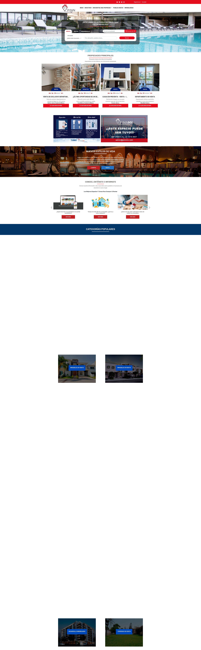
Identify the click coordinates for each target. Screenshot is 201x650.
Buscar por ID (131, 31)
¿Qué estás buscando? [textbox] (73, 38)
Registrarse (137, 2)
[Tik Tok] (119, 2)
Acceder (144, 2)
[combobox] (74, 38)
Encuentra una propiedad (102, 8)
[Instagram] (121, 2)
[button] (51, 207)
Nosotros (88, 8)
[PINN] (65, 8)
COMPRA (93, 167)
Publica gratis (118, 8)
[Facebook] (117, 2)
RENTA (108, 167)
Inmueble (70, 35)
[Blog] (124, 2)
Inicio (81, 8)
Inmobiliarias (129, 8)
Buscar (127, 38)
